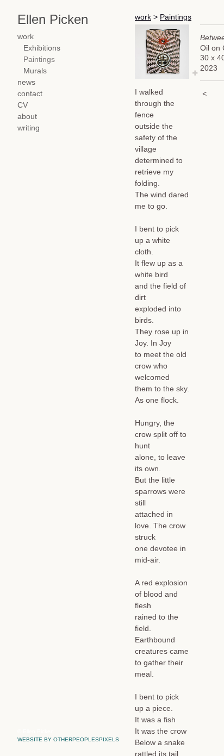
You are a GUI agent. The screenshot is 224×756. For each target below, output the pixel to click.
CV (22, 105)
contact (29, 93)
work (25, 36)
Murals (35, 71)
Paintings (38, 59)
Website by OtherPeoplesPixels (68, 739)
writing (28, 128)
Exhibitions (41, 48)
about (26, 116)
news (26, 82)
